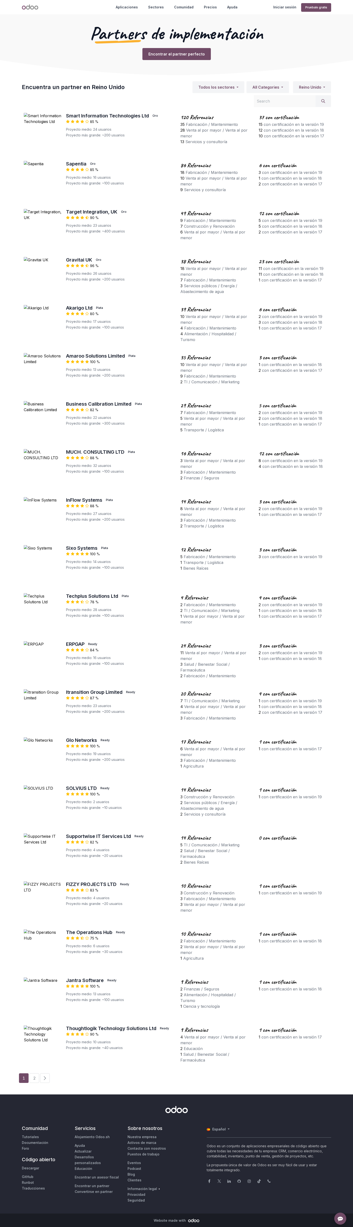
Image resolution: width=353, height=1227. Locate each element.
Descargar (30, 1168)
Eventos (134, 1163)
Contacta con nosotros (147, 1148)
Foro (25, 1148)
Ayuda (232, 7)
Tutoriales (30, 1137)
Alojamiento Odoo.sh (92, 1137)
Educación (83, 1168)
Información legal (142, 1189)
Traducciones (33, 1188)
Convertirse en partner (94, 1192)
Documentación (35, 1143)
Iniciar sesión (284, 7)
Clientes (134, 1180)
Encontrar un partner (92, 1186)
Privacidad (136, 1194)
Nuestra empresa (142, 1137)
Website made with (170, 1220)
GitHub (27, 1177)
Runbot (28, 1182)
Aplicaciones (127, 7)
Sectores (156, 7)
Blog (131, 1174)
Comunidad (184, 7)
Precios (210, 7)
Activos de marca (142, 1143)
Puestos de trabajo (143, 1154)
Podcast (134, 1168)
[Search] (323, 101)
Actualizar (83, 1151)
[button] (218, 87)
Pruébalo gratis (316, 7)
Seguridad (136, 1200)
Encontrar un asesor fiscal (97, 1177)
